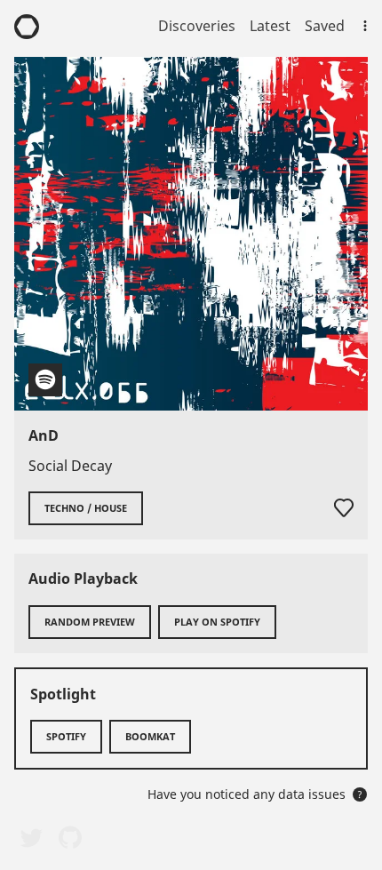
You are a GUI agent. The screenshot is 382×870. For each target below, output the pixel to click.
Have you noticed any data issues (254, 794)
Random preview (89, 621)
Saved (325, 26)
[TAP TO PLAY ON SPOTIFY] (191, 234)
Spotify (66, 736)
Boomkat (150, 736)
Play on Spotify (217, 621)
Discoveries (196, 26)
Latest (270, 26)
